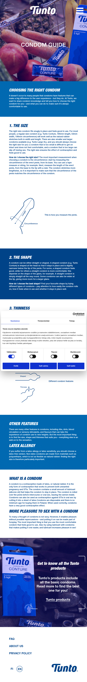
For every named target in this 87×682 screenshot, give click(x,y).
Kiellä (16, 366)
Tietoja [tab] (72, 321)
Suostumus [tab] (15, 321)
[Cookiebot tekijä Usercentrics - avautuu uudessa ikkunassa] (74, 314)
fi (12, 669)
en (20, 669)
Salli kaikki (71, 366)
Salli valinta (43, 366)
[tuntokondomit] (43, 14)
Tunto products (58, 600)
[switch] (33, 356)
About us (16, 646)
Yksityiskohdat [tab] (43, 321)
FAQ (11, 639)
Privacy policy (20, 653)
